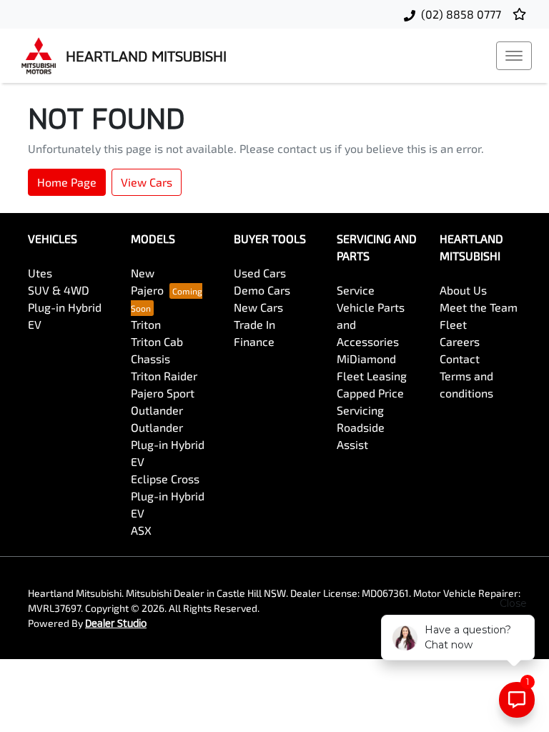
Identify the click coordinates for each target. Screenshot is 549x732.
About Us (463, 290)
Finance (254, 341)
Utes (40, 273)
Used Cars (260, 273)
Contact (460, 358)
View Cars (146, 182)
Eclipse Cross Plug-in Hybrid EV (167, 496)
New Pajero (147, 281)
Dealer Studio (116, 623)
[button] (514, 55)
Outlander (157, 410)
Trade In (254, 324)
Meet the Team (479, 307)
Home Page (67, 182)
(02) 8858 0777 (461, 14)
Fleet (453, 324)
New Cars (258, 307)
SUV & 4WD (58, 290)
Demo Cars (262, 290)
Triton (146, 324)
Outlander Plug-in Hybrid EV (167, 444)
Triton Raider (164, 375)
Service (356, 290)
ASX (141, 530)
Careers (460, 341)
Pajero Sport (162, 393)
